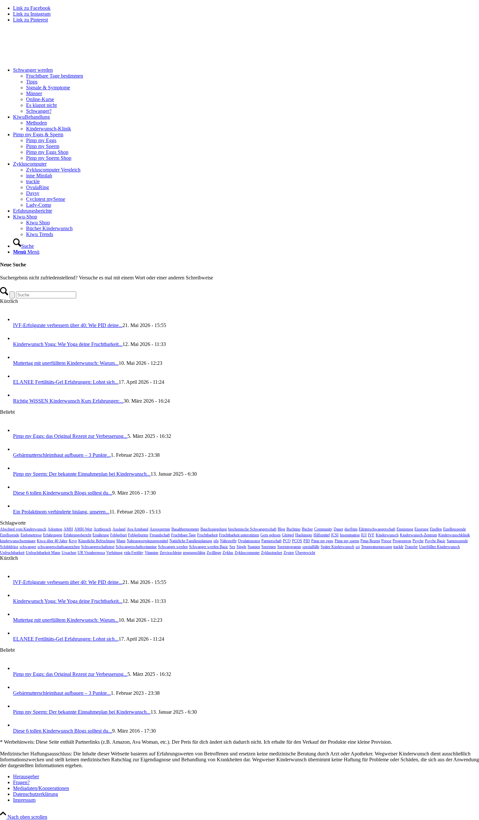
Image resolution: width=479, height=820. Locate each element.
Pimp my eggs (322, 541)
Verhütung (114, 552)
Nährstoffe (228, 541)
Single (241, 546)
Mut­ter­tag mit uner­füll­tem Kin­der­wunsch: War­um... (66, 363)
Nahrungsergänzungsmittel (147, 541)
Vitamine (151, 552)
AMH (68, 529)
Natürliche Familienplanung (190, 541)
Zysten (288, 552)
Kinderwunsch (387, 535)
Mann (120, 541)
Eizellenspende (454, 529)
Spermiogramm (289, 546)
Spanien (254, 546)
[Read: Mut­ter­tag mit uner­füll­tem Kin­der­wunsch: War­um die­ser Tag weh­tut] (19, 357)
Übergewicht (305, 552)
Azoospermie (160, 529)
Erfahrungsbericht (77, 535)
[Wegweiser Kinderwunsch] (49, 59)
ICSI (335, 535)
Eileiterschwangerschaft (377, 529)
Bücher (307, 529)
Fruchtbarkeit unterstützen (239, 535)
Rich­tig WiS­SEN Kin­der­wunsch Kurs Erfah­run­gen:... (68, 401)
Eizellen (436, 529)
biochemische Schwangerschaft (252, 529)
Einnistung (405, 529)
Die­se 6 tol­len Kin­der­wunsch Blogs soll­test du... (62, 493)
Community (323, 529)
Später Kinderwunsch (337, 546)
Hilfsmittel (321, 535)
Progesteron (402, 541)
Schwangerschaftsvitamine (136, 546)
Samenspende (457, 541)
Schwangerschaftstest (97, 546)
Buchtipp (293, 529)
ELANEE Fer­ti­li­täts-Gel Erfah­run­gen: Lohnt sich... (66, 382)
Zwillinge (214, 552)
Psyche (418, 541)
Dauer (338, 529)
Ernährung (101, 535)
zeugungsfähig (194, 552)
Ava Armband (137, 529)
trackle (398, 546)
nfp (216, 541)
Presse (386, 541)
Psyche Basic (435, 541)
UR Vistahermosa (91, 552)
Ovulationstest (249, 541)
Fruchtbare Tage (183, 535)
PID (306, 541)
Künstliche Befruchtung (96, 541)
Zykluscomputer (247, 552)
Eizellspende (9, 535)
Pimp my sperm (347, 541)
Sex (232, 546)
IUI (364, 535)
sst (358, 546)
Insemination (350, 535)
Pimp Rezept (370, 541)
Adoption (55, 529)
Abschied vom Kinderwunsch (23, 529)
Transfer (411, 546)
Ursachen (69, 552)
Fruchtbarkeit (207, 535)
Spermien (268, 546)
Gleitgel (288, 535)
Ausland (118, 529)
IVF (371, 535)
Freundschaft (160, 535)
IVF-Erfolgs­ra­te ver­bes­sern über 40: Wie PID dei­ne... (68, 325)
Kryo (73, 541)
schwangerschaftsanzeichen (58, 546)
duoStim (350, 529)
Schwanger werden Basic (208, 546)
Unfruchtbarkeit (12, 552)
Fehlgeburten (138, 535)
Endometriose (31, 535)
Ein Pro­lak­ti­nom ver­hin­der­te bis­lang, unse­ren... (61, 511)
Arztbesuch (102, 529)
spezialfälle (310, 546)
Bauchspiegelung (213, 529)
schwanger (28, 546)
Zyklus (228, 552)
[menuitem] (246, 90)
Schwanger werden (173, 546)
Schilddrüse (9, 546)
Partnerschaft (271, 541)
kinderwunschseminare (18, 541)
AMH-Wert (83, 529)
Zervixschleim (170, 552)
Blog (281, 529)
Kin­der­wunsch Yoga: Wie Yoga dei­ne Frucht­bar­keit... (68, 344)
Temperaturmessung (376, 546)
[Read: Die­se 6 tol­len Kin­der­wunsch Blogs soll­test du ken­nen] (19, 487)
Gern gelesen (270, 535)
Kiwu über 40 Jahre (52, 541)
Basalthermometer (185, 529)
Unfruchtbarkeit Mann (43, 552)
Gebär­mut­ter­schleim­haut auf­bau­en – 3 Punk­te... (62, 455)
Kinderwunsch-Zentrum (418, 535)
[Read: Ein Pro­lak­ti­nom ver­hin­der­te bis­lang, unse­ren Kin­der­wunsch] (19, 506)
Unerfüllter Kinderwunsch (439, 546)
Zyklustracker (271, 552)
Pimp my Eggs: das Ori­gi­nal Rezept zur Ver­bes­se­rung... (70, 436)
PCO (287, 541)
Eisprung (421, 529)
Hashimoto (303, 535)
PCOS (297, 541)
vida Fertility (133, 552)
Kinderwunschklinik (454, 535)
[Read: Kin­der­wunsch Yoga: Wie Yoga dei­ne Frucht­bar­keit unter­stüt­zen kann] (19, 338)
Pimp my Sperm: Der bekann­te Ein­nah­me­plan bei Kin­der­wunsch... (82, 474)
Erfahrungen (52, 535)
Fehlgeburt (118, 535)
